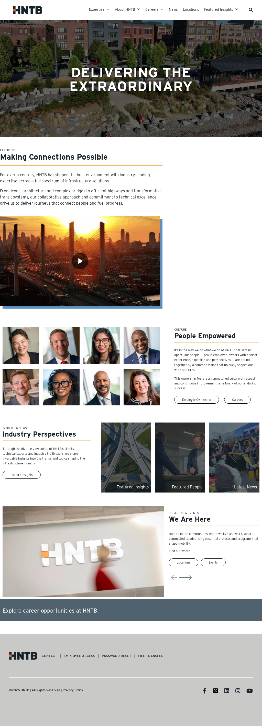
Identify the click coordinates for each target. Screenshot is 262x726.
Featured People (187, 486)
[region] (131, 320)
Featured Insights (133, 486)
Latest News (245, 486)
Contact (49, 655)
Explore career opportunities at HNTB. (51, 610)
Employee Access (79, 655)
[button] (81, 165)
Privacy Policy (73, 690)
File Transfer (150, 655)
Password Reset (116, 655)
